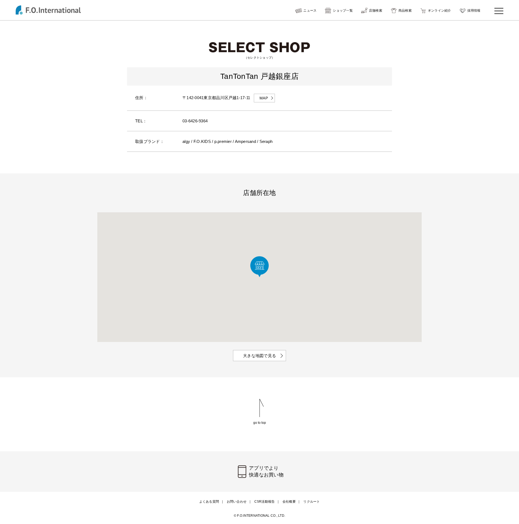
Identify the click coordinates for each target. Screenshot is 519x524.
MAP (264, 98)
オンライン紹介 (439, 10)
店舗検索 (375, 10)
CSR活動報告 (264, 501)
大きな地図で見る (259, 355)
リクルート (311, 501)
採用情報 (474, 10)
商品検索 (405, 10)
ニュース (310, 10)
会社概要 (289, 501)
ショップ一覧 (343, 10)
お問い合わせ (237, 501)
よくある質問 (209, 501)
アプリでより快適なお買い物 (266, 471)
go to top (259, 422)
